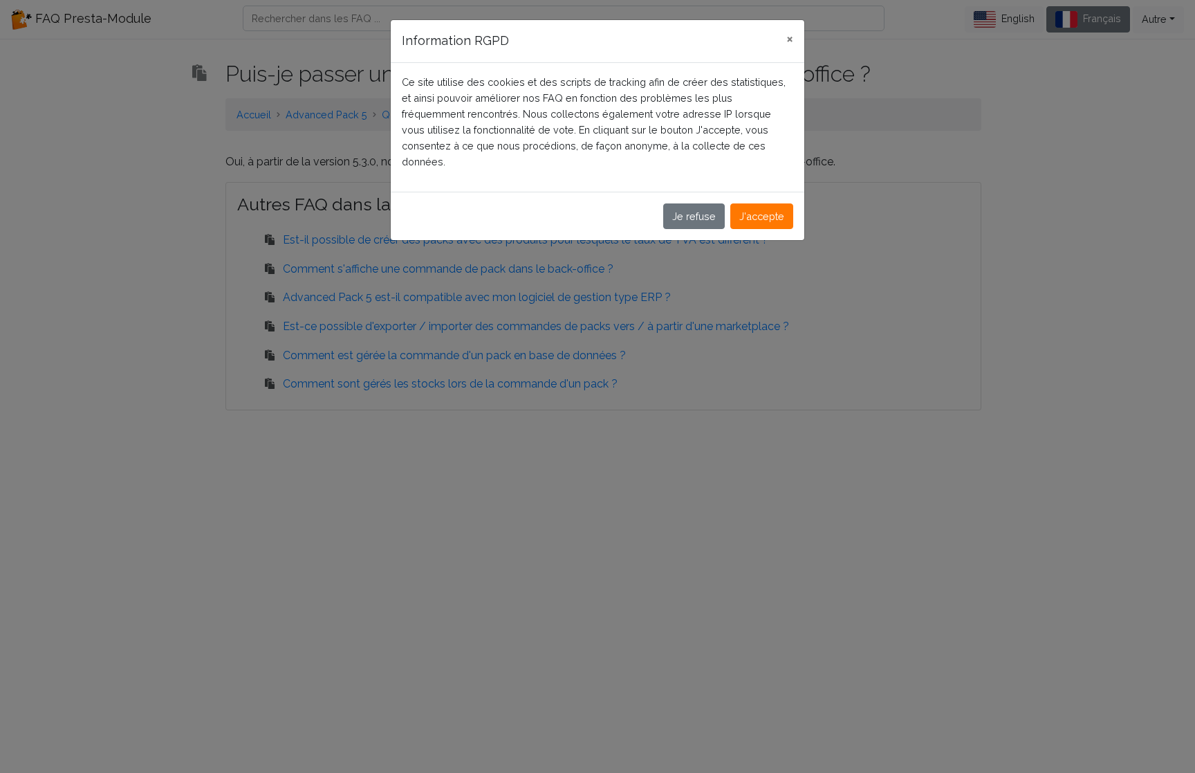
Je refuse (694, 216)
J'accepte (761, 216)
